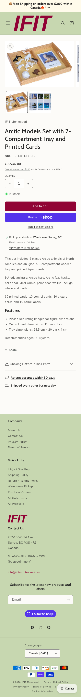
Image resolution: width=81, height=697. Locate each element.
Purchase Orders (19, 492)
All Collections (17, 498)
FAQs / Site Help (19, 469)
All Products (16, 503)
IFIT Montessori (30, 682)
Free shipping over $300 (17, 169)
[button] (8, 23)
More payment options (40, 226)
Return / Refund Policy (23, 480)
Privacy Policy (17, 441)
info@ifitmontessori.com (25, 572)
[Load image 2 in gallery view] (40, 102)
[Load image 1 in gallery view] (17, 102)
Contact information (42, 691)
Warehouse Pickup (20, 486)
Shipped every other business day (33, 385)
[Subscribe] (68, 599)
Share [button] (13, 349)
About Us (14, 430)
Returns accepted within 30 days (33, 377)
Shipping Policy (18, 474)
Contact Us (15, 435)
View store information (24, 247)
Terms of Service (19, 447)
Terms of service (42, 687)
